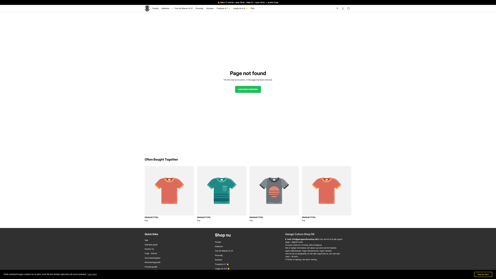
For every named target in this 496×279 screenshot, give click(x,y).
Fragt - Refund (151, 253)
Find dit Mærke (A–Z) (224, 251)
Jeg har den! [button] (483, 274)
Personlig (219, 255)
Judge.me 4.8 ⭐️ (222, 269)
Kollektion (219, 246)
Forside (218, 242)
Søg (146, 240)
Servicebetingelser (152, 258)
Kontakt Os (149, 249)
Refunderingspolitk (153, 262)
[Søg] (337, 8)
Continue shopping (248, 89)
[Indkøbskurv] (348, 8)
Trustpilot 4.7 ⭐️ (222, 264)
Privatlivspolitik (151, 267)
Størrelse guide (151, 244)
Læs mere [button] (92, 274)
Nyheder (218, 260)
